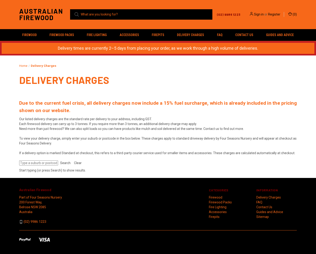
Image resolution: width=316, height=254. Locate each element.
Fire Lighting (97, 35)
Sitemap (262, 217)
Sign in (259, 14)
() (294, 14)
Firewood (29, 35)
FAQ (220, 35)
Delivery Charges (190, 35)
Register (274, 14)
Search (65, 163)
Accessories (129, 35)
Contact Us (244, 35)
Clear (78, 163)
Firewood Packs (62, 35)
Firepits (158, 35)
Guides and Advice (280, 35)
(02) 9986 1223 (35, 222)
